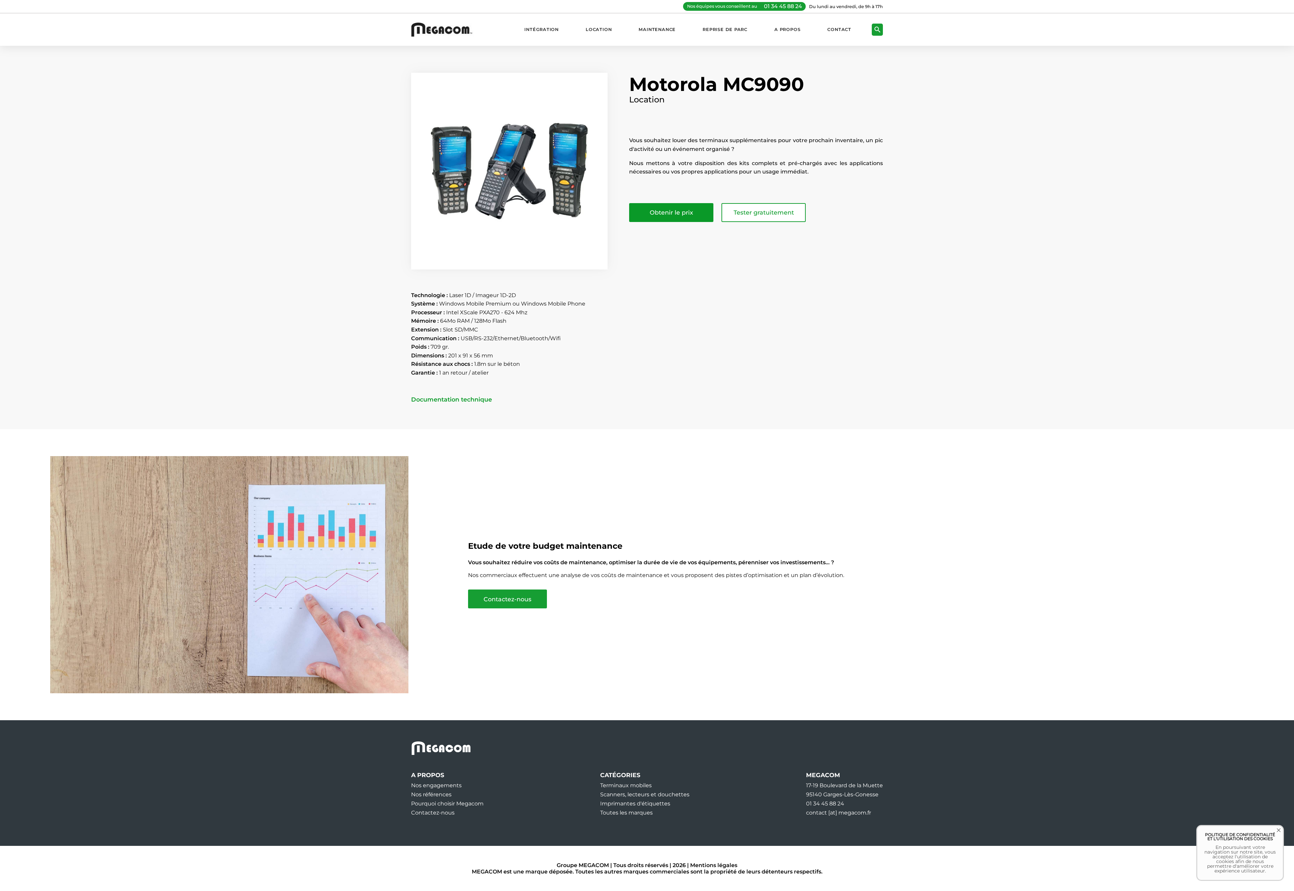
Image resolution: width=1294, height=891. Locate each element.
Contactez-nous (507, 599)
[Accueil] (445, 29)
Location (599, 29)
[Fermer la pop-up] (1274, 835)
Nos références (431, 794)
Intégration (541, 29)
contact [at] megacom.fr (838, 812)
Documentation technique (451, 399)
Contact (839, 29)
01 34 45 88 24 (783, 6)
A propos (787, 29)
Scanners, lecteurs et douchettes (644, 794)
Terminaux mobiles (626, 785)
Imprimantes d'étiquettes (635, 803)
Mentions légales (713, 865)
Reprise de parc (725, 29)
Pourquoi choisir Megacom (447, 803)
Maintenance (657, 29)
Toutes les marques (626, 812)
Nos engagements (436, 785)
